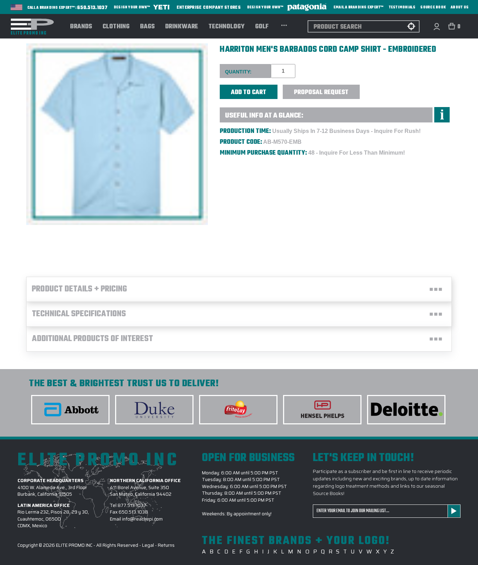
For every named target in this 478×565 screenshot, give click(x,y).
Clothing (116, 27)
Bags (147, 27)
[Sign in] (437, 26)
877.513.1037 (132, 505)
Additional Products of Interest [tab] (92, 339)
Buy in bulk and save (381, 88)
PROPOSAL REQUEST (321, 92)
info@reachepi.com (142, 519)
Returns (166, 545)
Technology (227, 27)
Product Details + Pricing (79, 289)
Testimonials (402, 7)
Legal (148, 545)
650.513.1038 (133, 512)
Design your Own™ (132, 7)
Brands (81, 27)
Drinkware (181, 27)
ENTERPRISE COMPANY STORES (209, 7)
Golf (262, 27)
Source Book (433, 7)
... (284, 24)
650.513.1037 (92, 8)
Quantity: (238, 72)
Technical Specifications (79, 314)
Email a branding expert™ (358, 7)
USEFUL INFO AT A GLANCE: (264, 115)
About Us (460, 7)
